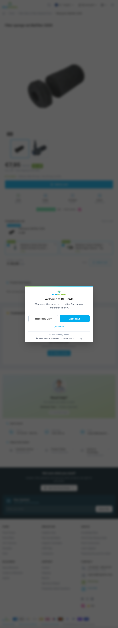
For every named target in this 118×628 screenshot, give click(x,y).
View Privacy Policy (60, 335)
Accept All (74, 318)
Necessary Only (43, 318)
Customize (59, 326)
